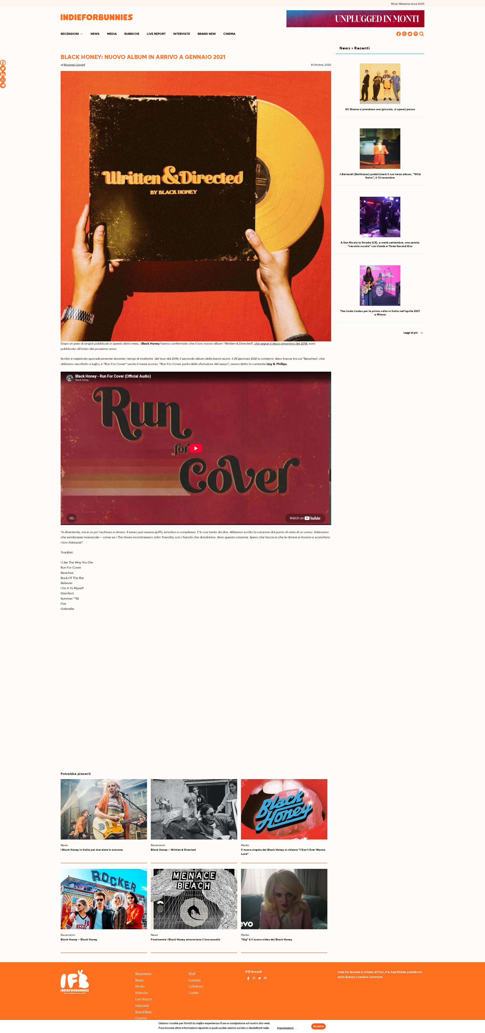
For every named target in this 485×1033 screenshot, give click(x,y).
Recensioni (70, 34)
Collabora (196, 986)
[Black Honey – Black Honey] (104, 899)
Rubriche (131, 34)
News (95, 34)
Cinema (229, 34)
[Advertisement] (380, 371)
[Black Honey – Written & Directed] (194, 809)
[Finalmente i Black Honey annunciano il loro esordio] (194, 899)
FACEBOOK (398, 34)
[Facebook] (3, 63)
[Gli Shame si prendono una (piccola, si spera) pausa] (380, 83)
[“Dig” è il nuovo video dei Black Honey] (284, 899)
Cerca (421, 34)
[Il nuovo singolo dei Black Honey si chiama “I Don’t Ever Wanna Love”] (284, 809)
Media (112, 34)
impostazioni (285, 1028)
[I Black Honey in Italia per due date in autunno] (104, 809)
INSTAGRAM (404, 34)
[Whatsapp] (3, 80)
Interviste (181, 34)
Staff (192, 973)
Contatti (195, 980)
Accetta (318, 1026)
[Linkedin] (3, 74)
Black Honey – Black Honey (79, 939)
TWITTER (410, 34)
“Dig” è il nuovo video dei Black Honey (266, 939)
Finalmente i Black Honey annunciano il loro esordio (185, 939)
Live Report (156, 34)
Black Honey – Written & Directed (173, 850)
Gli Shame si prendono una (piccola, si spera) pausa (380, 109)
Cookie (194, 992)
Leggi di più (411, 333)
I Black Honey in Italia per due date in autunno (92, 850)
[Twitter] (3, 68)
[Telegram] (3, 85)
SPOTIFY (416, 34)
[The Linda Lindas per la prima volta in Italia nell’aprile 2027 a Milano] (380, 285)
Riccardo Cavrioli (74, 65)
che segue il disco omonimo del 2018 (280, 343)
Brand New (207, 34)
